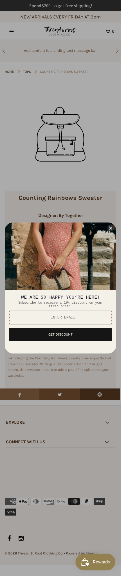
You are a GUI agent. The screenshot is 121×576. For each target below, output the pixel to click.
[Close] (110, 228)
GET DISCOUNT (60, 334)
